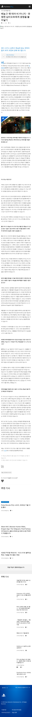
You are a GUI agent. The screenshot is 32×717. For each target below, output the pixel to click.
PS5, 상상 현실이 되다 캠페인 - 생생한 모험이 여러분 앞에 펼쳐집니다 (24, 661)
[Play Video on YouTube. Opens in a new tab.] (27, 132)
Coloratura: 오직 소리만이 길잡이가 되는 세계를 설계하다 (24, 595)
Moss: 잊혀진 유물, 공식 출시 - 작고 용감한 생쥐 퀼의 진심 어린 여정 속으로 (23, 608)
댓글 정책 (14, 712)
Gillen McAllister (10, 55)
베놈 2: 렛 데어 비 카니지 (6, 472)
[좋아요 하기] (10, 510)
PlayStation (8, 6)
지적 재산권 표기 (5, 712)
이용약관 (3, 709)
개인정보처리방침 (16, 709)
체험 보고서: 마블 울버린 (23, 633)
